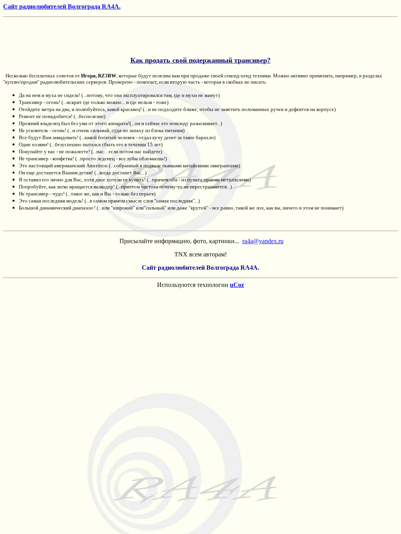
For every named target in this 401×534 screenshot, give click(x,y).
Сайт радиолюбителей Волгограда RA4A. (62, 6)
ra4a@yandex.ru (263, 241)
